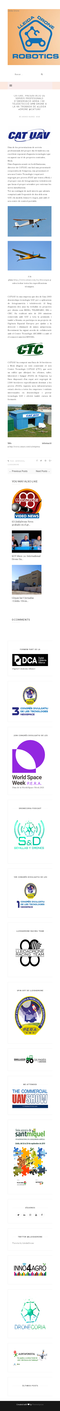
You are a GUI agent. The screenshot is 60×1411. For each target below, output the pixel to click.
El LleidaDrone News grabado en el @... (22, 523)
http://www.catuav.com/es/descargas (31, 280)
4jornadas (19, 461)
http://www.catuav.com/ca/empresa (24, 446)
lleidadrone (13, 465)
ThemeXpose (38, 1404)
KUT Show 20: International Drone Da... (26, 558)
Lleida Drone (13, 10)
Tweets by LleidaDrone (23, 1243)
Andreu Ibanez (28, 117)
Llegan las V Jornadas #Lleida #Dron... (23, 599)
